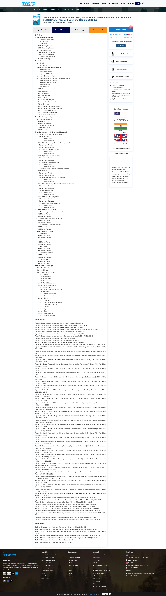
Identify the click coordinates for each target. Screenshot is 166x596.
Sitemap (71, 576)
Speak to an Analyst (121, 61)
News (70, 573)
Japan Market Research (48, 560)
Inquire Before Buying (122, 76)
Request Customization (123, 54)
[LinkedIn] (4, 581)
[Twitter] (11, 581)
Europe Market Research (48, 562)
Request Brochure (121, 69)
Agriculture (97, 557)
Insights (122, 3)
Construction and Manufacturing (103, 568)
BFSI (95, 562)
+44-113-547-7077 (133, 568)
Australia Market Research (49, 555)
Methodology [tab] (79, 30)
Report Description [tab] (42, 30)
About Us (115, 3)
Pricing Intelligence (47, 568)
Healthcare (97, 578)
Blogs (43, 573)
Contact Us (130, 3)
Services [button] (86, 3)
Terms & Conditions (74, 557)
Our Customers (73, 565)
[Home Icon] (80, 3)
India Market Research (48, 557)
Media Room (106, 3)
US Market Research (47, 565)
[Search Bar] (143, 3)
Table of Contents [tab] (61, 30)
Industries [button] (95, 3)
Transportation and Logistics (101, 589)
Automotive (97, 560)
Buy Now (121, 45)
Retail (95, 583)
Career (71, 555)
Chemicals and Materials (100, 565)
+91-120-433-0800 (133, 575)
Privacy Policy (91, 594)
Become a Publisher (74, 568)
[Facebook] (8, 581)
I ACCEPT (105, 594)
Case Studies (45, 578)
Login (137, 3)
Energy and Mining (99, 573)
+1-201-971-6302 (132, 560)
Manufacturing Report (47, 570)
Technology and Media (100, 586)
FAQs (70, 570)
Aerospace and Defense (100, 555)
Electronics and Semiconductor (102, 570)
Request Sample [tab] (98, 30)
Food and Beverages (99, 576)
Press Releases (46, 576)
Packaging (97, 581)
